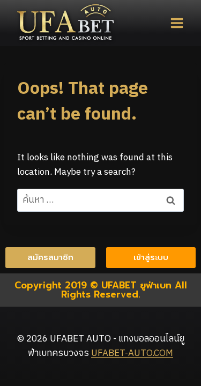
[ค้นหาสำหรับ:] (100, 199)
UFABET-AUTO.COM (132, 353)
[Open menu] (176, 23)
